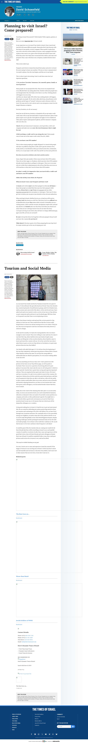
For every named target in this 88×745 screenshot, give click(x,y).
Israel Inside (15, 718)
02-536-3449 (29, 637)
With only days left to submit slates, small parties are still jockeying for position (78, 72)
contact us (37, 725)
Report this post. (7, 60)
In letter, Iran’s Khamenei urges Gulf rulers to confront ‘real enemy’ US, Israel (78, 100)
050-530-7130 (29, 635)
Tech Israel (14, 720)
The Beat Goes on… (22, 514)
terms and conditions (39, 714)
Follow (18, 15)
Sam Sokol (76, 75)
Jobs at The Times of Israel (40, 723)
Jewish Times (15, 716)
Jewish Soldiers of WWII (24, 620)
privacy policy (37, 716)
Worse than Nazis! (22, 576)
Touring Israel (20, 245)
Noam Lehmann (76, 85)
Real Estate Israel (16, 723)
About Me (24, 20)
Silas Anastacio (45, 255)
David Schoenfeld (28, 9)
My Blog (18, 20)
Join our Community (68, 1)
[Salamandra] (56, 741)
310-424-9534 (29, 639)
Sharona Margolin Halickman (26, 254)
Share (7, 39)
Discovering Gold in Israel (27, 252)
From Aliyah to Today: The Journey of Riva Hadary (49, 253)
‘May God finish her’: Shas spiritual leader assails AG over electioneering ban (78, 91)
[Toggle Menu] (1, 1)
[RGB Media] (45, 741)
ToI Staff (73, 54)
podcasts (14, 727)
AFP (81, 85)
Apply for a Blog (79, 20)
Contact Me (32, 20)
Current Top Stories (73, 29)
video (13, 729)
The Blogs (19, 7)
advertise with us (38, 720)
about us (36, 718)
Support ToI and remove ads (81, 1)
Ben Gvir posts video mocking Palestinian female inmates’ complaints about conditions (78, 81)
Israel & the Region (16, 714)
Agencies (75, 104)
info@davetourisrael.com (29, 642)
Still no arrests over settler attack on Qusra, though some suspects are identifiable (78, 61)
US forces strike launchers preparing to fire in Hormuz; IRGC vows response (73, 50)
